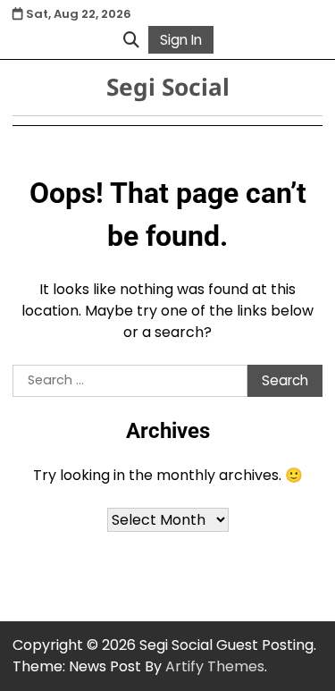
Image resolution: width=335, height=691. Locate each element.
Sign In (181, 39)
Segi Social (168, 87)
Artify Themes (214, 666)
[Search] (131, 39)
